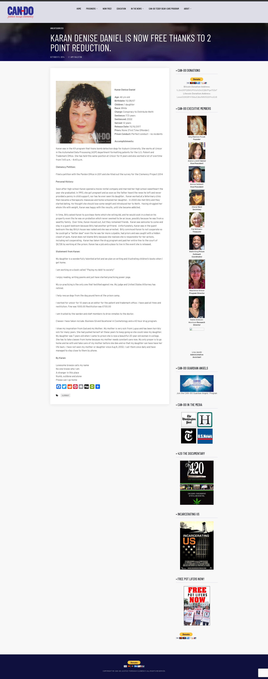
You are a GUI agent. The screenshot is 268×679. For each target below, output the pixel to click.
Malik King (194, 252)
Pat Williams (196, 229)
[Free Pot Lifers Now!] (197, 606)
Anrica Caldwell (197, 184)
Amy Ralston (76, 57)
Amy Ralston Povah (196, 137)
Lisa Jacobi (197, 352)
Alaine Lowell (194, 161)
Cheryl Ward (197, 207)
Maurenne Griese (196, 291)
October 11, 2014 (57, 57)
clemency (65, 395)
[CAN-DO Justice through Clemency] (20, 12)
